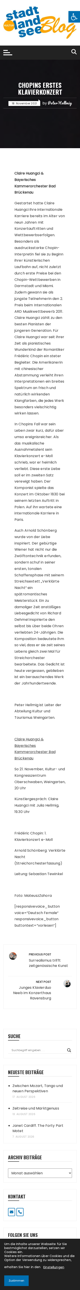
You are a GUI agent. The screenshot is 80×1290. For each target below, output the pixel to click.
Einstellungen (53, 1267)
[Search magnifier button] (69, 1050)
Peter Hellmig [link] (60, 102)
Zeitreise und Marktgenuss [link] (35, 1108)
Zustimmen (16, 1280)
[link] (74, 17)
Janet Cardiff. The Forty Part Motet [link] (37, 1128)
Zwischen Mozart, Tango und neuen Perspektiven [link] (37, 1088)
